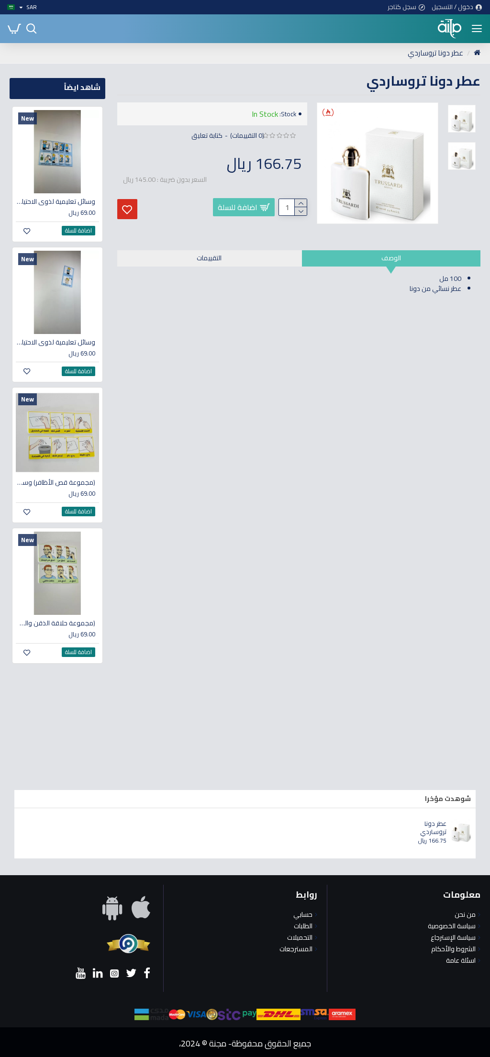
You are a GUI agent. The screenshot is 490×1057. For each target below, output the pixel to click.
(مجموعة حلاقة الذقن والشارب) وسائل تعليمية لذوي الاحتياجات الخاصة (55, 623)
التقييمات (209, 258)
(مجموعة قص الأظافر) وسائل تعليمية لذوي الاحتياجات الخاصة (55, 482)
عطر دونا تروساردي (433, 828)
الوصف (391, 258)
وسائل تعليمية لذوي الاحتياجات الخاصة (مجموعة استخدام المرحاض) (55, 201)
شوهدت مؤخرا (448, 798)
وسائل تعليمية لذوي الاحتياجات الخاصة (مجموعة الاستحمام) (55, 342)
